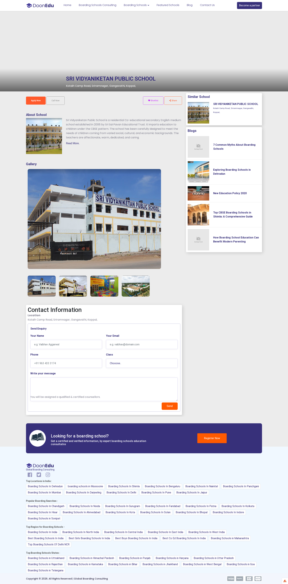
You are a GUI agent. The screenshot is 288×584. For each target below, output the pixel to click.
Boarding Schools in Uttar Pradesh (214, 558)
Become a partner (249, 5)
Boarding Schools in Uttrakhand (46, 558)
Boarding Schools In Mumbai (44, 492)
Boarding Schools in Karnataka (85, 564)
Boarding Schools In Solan (155, 512)
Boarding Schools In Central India (123, 532)
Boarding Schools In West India (206, 532)
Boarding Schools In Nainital (201, 486)
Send (170, 406)
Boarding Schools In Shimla (124, 486)
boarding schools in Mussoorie (85, 486)
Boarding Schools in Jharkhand (160, 564)
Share (174, 100)
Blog (189, 5)
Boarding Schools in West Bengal (202, 564)
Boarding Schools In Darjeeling (83, 492)
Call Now (56, 100)
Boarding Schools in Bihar (122, 564)
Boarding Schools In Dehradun (45, 486)
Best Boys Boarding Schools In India (136, 538)
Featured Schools (168, 5)
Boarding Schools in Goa (241, 564)
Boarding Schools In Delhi (121, 492)
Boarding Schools (135, 5)
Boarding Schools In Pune (156, 492)
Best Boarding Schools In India (46, 538)
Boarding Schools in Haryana (172, 558)
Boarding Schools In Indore (228, 512)
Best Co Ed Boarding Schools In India (184, 538)
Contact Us (207, 5)
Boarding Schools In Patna (201, 506)
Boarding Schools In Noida (85, 506)
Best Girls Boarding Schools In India (89, 538)
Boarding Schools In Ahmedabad (81, 512)
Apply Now (36, 100)
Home (67, 5)
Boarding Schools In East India (165, 532)
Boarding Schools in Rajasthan (45, 564)
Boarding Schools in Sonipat (44, 518)
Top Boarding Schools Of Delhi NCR (49, 544)
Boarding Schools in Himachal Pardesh (92, 558)
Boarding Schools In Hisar (43, 512)
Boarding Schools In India (42, 532)
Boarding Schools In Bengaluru (162, 486)
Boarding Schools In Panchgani (241, 486)
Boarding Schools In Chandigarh (46, 506)
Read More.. (73, 143)
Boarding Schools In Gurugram (122, 506)
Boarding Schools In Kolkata (238, 506)
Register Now (212, 438)
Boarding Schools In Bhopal (192, 512)
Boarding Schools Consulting (97, 5)
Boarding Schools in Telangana (45, 570)
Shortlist (154, 100)
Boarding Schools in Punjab (134, 558)
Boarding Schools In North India (80, 532)
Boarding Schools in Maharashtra (230, 538)
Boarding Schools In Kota (120, 512)
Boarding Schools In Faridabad (162, 506)
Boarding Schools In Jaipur (191, 492)
